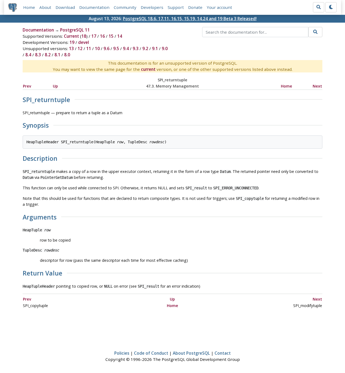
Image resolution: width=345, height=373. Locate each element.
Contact (223, 353)
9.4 (126, 48)
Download (65, 7)
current (148, 69)
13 (71, 48)
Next (317, 86)
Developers (152, 7)
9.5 (116, 48)
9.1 (155, 48)
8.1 (57, 54)
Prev (27, 86)
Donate (195, 7)
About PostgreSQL (191, 353)
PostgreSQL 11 (75, 30)
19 (72, 42)
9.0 (165, 48)
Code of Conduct (151, 353)
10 (97, 48)
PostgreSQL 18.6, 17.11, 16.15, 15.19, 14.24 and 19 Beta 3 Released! (190, 18)
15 (111, 36)
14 (119, 36)
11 (88, 48)
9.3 (136, 48)
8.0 (67, 54)
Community (125, 7)
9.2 (145, 48)
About (45, 7)
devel (83, 42)
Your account (219, 7)
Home (29, 7)
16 (102, 36)
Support (176, 7)
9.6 (106, 48)
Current (71, 36)
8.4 (28, 54)
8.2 (48, 54)
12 (80, 48)
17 (93, 36)
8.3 (38, 54)
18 (83, 36)
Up (55, 86)
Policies (121, 353)
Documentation (94, 7)
